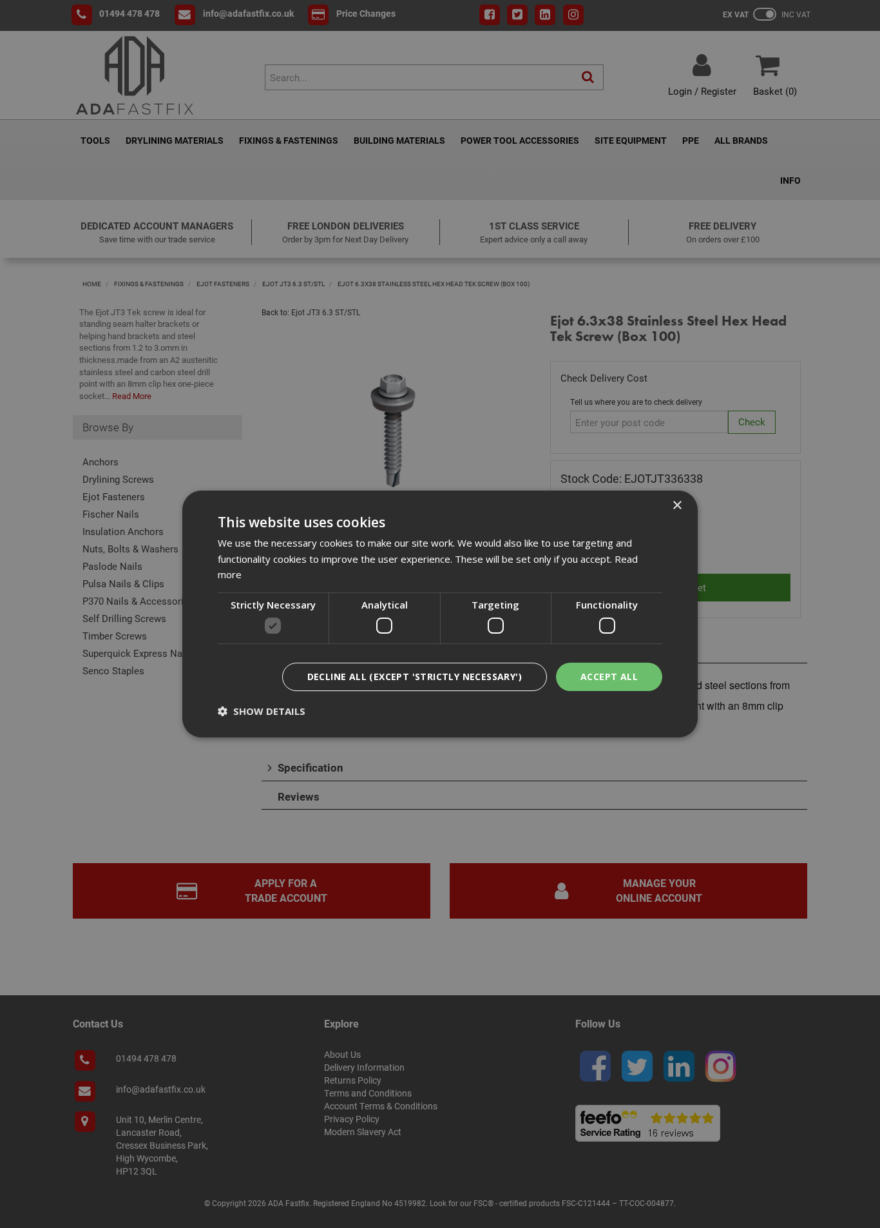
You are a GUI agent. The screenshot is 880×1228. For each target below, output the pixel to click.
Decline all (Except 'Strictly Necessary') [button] (414, 676)
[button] (261, 711)
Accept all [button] (609, 676)
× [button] (677, 506)
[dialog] (440, 614)
